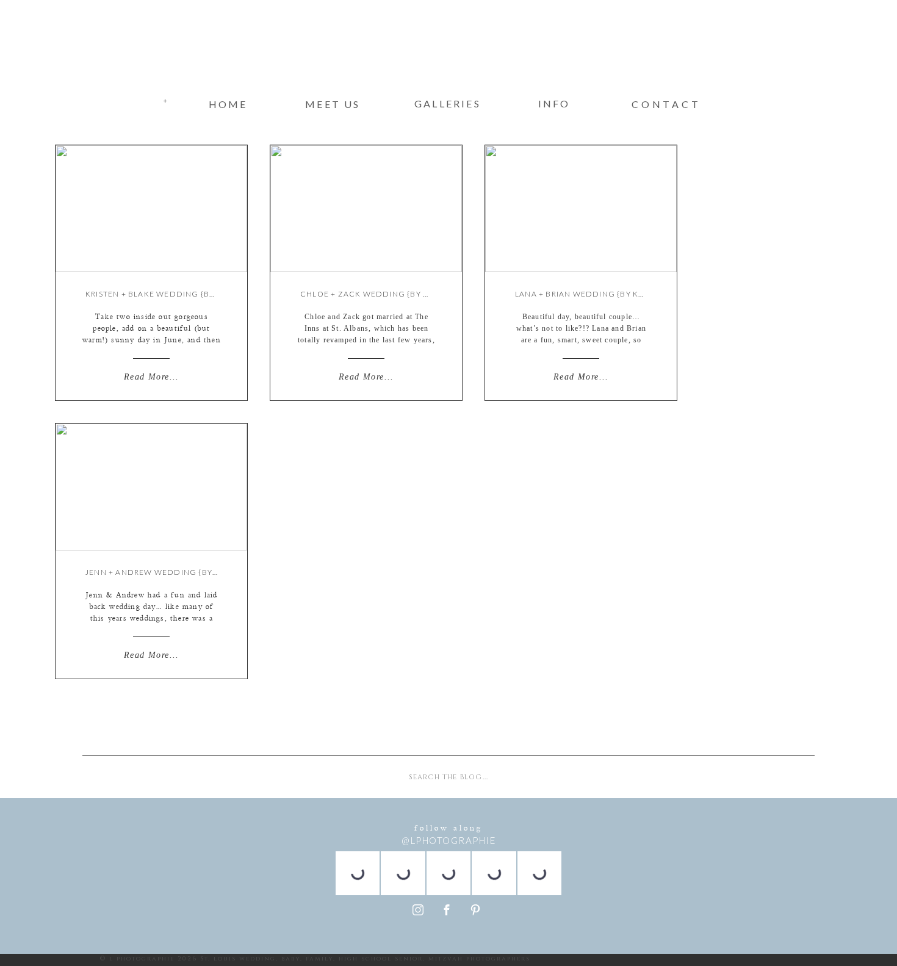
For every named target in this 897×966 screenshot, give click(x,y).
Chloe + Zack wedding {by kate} (373, 293)
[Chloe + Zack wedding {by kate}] (366, 208)
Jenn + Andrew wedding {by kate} (161, 572)
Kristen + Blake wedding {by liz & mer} (172, 293)
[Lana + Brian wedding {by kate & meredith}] (581, 208)
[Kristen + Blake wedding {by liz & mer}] (151, 208)
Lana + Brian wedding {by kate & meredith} (612, 293)
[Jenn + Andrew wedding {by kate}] (151, 487)
